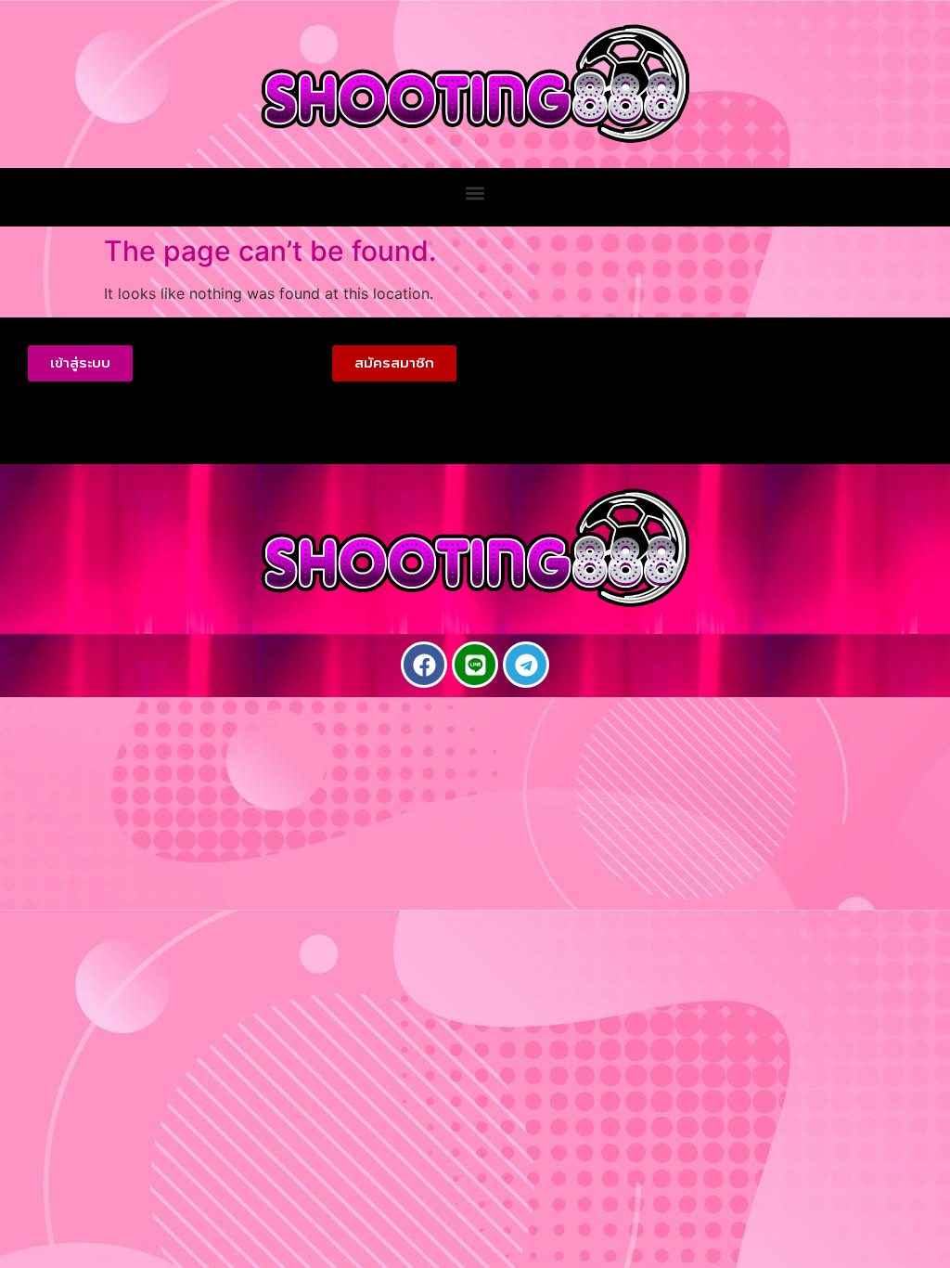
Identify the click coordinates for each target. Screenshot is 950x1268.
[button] (475, 192)
